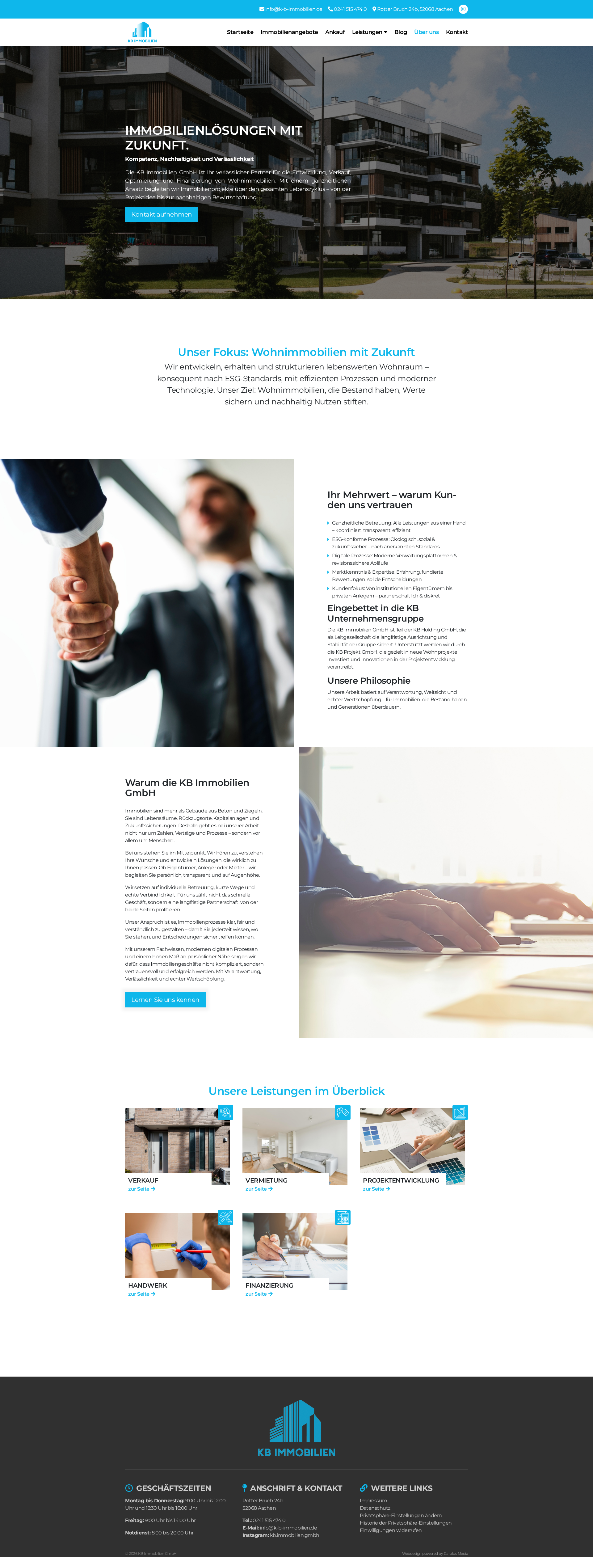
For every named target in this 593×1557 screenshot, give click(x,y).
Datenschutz (375, 1508)
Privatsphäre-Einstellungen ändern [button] (401, 1515)
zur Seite (138, 1189)
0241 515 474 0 (269, 1520)
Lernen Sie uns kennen (165, 999)
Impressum (373, 1501)
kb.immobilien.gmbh (294, 1535)
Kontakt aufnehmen (161, 214)
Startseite (240, 32)
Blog (400, 32)
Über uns (426, 32)
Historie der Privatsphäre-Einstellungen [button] (406, 1523)
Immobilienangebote (289, 32)
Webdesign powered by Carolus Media (435, 1553)
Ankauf (335, 32)
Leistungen (367, 32)
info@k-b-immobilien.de (288, 1528)
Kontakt (457, 32)
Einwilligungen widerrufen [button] (391, 1530)
